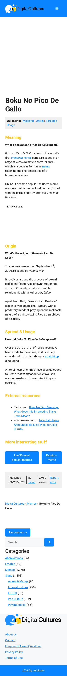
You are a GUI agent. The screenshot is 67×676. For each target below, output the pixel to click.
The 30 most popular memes (22, 457)
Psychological (17, 604)
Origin (40, 120)
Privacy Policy (14, 652)
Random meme (51, 457)
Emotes (10, 564)
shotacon (17, 157)
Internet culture (18, 587)
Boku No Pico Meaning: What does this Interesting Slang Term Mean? (36, 411)
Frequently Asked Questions (23, 646)
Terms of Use (14, 658)
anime (45, 166)
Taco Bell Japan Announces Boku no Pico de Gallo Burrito (36, 425)
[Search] (49, 542)
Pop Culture (15, 599)
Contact (10, 640)
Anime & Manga (18, 581)
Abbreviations (14, 558)
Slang (8, 575)
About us (11, 634)
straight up (52, 356)
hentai (27, 157)
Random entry (18, 532)
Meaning (28, 120)
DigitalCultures (14, 503)
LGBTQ (12, 593)
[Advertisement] (33, 52)
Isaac (31, 482)
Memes (32, 503)
